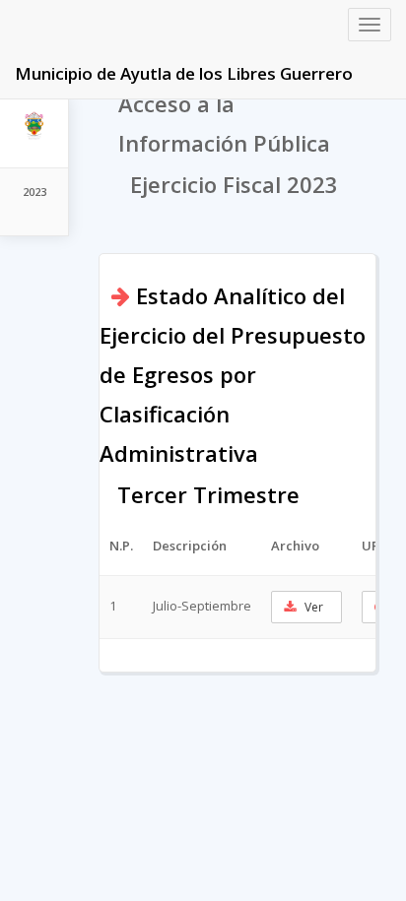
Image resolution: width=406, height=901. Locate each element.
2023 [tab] (34, 191)
